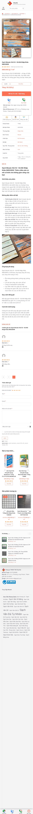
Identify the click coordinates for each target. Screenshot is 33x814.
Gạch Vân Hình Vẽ (19, 606)
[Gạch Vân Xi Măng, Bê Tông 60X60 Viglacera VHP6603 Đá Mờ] (4, 553)
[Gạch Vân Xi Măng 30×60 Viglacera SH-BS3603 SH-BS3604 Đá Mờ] (4, 546)
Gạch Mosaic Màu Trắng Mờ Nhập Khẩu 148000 (9, 513)
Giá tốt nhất (15, 119)
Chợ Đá (15, 3)
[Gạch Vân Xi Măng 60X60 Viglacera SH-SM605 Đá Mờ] (4, 560)
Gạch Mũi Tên (23, 617)
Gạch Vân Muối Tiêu (20, 604)
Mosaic (19, 134)
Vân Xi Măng (25, 145)
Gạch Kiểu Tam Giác (18, 619)
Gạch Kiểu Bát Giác (11, 628)
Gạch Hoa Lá (20, 630)
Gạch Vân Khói (8, 606)
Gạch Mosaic (12, 443)
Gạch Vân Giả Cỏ (14, 610)
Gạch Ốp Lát (20, 443)
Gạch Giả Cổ (23, 632)
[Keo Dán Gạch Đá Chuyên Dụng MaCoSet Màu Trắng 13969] (24, 461)
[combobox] (15, 8)
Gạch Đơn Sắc (8, 635)
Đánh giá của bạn (7, 390)
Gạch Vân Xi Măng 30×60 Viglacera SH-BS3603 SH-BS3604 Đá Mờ (19, 545)
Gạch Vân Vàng (11, 601)
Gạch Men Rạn (7, 619)
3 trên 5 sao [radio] (16, 390)
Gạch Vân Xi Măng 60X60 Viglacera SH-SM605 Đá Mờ (19, 559)
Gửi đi (5, 438)
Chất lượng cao (7, 119)
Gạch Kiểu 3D (22, 628)
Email (4, 401)
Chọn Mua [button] (9, 483)
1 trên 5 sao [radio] (13, 390)
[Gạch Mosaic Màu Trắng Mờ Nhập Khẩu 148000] (9, 501)
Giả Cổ (19, 145)
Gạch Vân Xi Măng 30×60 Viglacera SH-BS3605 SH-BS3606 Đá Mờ (19, 538)
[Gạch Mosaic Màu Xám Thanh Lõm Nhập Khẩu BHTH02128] (24, 501)
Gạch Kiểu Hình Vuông (13, 623)
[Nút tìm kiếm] (23, 8)
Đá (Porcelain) (21, 138)
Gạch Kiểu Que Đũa (15, 621)
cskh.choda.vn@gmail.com (13, 578)
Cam (19, 149)
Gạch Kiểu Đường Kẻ (12, 625)
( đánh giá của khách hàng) (17, 66)
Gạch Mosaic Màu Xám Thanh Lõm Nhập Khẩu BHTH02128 (24, 513)
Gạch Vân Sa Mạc (8, 604)
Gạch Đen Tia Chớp (19, 635)
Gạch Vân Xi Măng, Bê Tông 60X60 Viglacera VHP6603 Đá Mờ (18, 552)
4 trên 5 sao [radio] (18, 390)
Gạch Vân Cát (15, 617)
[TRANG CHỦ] (2, 13)
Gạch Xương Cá (21, 596)
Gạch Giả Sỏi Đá (14, 632)
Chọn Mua (20, 83)
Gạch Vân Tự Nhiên (22, 601)
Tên (3, 393)
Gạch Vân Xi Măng (16, 599)
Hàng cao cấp (24, 119)
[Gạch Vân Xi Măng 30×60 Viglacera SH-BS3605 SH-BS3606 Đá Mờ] (4, 539)
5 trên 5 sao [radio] (20, 390)
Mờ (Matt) (20, 142)
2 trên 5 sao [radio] (14, 390)
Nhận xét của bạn (7, 408)
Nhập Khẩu (20, 131)
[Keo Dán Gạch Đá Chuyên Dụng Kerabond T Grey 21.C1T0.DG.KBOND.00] (9, 461)
